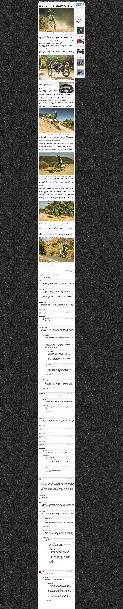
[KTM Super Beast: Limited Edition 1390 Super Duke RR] (80, 51)
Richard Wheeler (44, 393)
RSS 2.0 (57, 274)
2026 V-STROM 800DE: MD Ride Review (80, 25)
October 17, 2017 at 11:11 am (68, 450)
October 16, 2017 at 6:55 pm (68, 577)
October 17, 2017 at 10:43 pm (68, 379)
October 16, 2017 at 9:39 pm (68, 529)
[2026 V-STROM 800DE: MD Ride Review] (80, 30)
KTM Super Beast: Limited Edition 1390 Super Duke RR (80, 46)
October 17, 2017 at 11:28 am (67, 457)
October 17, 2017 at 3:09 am (70, 428)
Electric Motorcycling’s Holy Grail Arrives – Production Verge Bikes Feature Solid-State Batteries (80, 67)
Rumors (79, 1)
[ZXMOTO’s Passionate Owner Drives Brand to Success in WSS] (80, 41)
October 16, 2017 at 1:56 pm (70, 571)
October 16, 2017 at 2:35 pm (70, 501)
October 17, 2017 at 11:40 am (69, 312)
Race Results (74, 1)
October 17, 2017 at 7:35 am (70, 393)
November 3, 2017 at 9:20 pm (69, 279)
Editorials (50, 1)
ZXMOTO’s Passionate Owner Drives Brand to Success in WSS (80, 36)
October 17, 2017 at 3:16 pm (67, 407)
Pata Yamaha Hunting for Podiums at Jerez (45, 269)
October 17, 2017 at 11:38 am (68, 335)
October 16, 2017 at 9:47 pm (67, 539)
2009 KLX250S (50, 37)
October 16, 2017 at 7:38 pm (70, 478)
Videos (83, 1)
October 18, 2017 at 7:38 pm (68, 318)
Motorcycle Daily (80, 5)
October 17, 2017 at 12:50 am (69, 444)
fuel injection (50, 42)
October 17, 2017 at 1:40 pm (67, 364)
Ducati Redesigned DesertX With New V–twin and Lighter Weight (80, 57)
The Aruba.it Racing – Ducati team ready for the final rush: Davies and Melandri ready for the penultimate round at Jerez (68, 270)
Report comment (42, 285)
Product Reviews (68, 1)
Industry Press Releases (57, 1)
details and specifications (57, 237)
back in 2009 (49, 90)
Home (41, 1)
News (63, 1)
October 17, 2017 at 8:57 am (68, 399)
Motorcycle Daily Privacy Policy (79, 8)
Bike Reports (45, 1)
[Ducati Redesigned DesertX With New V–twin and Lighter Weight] (80, 62)
